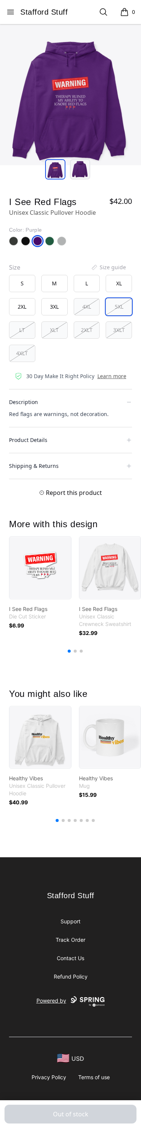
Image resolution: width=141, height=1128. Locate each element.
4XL (86, 306)
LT (22, 329)
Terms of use (94, 1077)
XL (119, 283)
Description (23, 402)
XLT (54, 329)
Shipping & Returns (34, 465)
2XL (22, 306)
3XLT (119, 329)
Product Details (28, 439)
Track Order (70, 939)
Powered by (51, 1000)
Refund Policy (71, 976)
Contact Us (70, 958)
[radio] (22, 283)
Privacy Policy (49, 1077)
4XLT (22, 353)
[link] (40, 568)
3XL (54, 306)
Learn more (111, 376)
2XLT (86, 329)
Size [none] (14, 267)
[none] (108, 267)
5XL (119, 306)
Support (70, 921)
